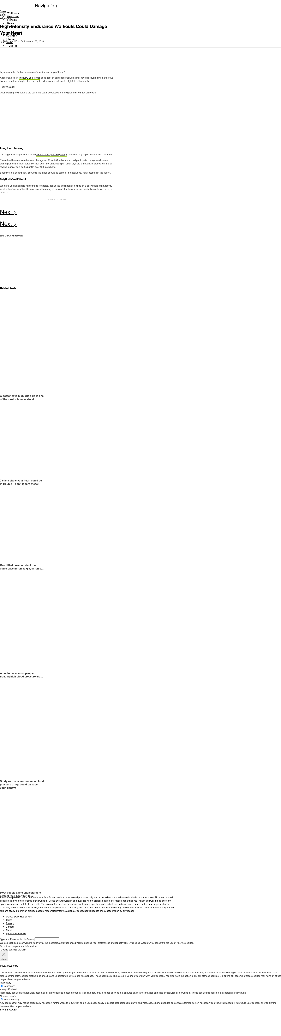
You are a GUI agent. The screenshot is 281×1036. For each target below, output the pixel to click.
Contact (10, 926)
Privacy (10, 923)
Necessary (9, 986)
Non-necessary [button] (8, 996)
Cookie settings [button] (9, 949)
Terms (9, 920)
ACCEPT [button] (23, 949)
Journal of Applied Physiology (51, 154)
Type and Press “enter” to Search (17, 939)
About (9, 930)
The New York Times (29, 77)
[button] (43, 5)
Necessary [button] (5, 982)
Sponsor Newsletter (16, 933)
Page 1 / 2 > (57, 212)
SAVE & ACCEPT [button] (9, 1009)
